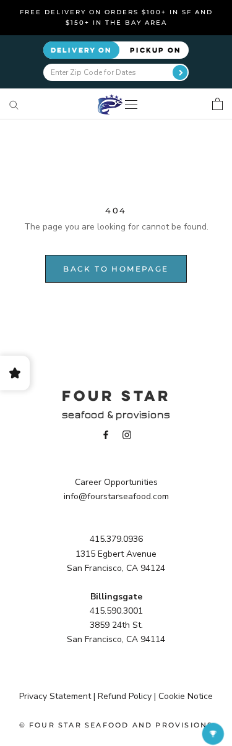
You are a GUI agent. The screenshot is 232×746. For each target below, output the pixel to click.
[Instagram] (126, 434)
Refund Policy (125, 696)
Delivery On (81, 49)
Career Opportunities (116, 482)
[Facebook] (105, 434)
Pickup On (155, 49)
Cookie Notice (185, 696)
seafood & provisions (116, 414)
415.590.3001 (116, 611)
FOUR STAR (116, 395)
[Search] (14, 104)
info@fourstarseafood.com (116, 496)
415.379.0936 (116, 539)
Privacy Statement (55, 696)
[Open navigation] (131, 104)
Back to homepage (115, 268)
